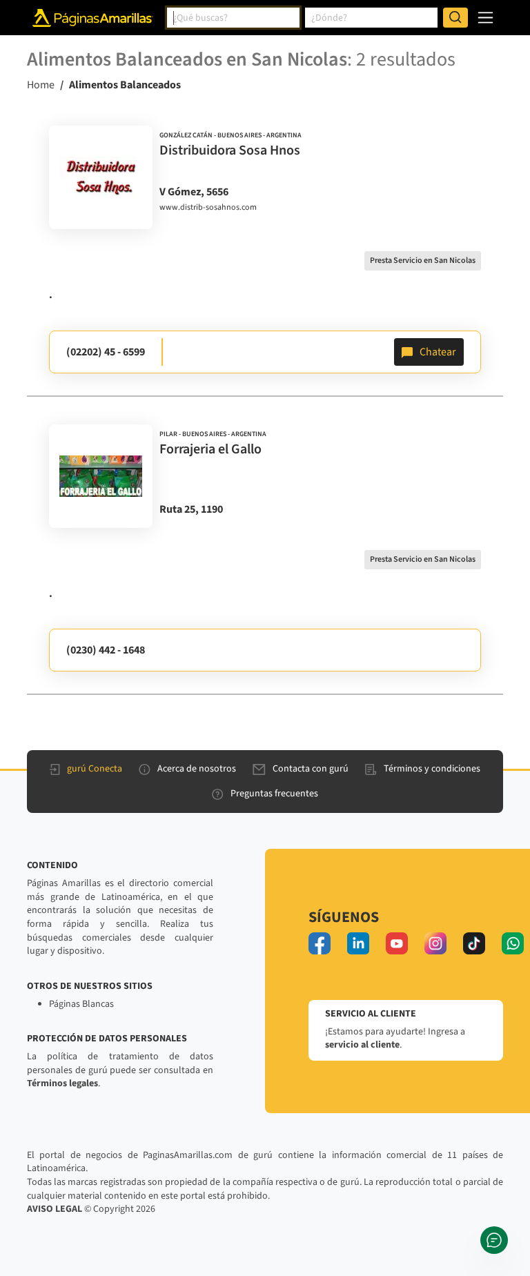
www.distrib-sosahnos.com (208, 207)
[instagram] (435, 943)
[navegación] (485, 18)
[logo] (101, 177)
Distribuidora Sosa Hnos (229, 150)
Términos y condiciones (432, 769)
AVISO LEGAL (54, 1209)
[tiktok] (474, 943)
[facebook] (319, 943)
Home (41, 84)
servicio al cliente (362, 1045)
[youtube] (397, 943)
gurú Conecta (94, 769)
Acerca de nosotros (196, 769)
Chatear (438, 352)
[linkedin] (358, 943)
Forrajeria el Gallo (210, 449)
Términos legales (62, 1083)
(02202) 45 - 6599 (105, 352)
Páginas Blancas (81, 1004)
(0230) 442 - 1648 (105, 650)
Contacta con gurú (311, 769)
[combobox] (233, 18)
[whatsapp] (513, 943)
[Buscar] (455, 18)
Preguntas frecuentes (274, 794)
